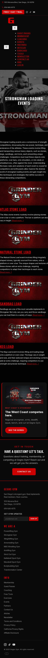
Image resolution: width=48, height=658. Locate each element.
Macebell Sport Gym (12, 562)
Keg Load (7, 346)
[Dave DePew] (6, 653)
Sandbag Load (11, 303)
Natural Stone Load (15, 252)
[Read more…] (18, 220)
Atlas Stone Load (13, 209)
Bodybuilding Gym (11, 566)
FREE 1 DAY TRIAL (13, 12)
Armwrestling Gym (11, 543)
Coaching (8, 590)
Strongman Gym (10, 535)
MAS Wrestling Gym (12, 546)
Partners (7, 606)
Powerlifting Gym (11, 531)
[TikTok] (30, 12)
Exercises (8, 598)
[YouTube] (34, 12)
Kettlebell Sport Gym (12, 558)
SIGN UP (34, 519)
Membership (9, 582)
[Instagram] (27, 12)
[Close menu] (14, 28)
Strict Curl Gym (10, 554)
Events (6, 602)
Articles (7, 613)
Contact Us (24, 471)
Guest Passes (9, 586)
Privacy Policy (9, 625)
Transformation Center (13, 570)
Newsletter (8, 617)
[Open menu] (6, 47)
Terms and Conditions (13, 621)
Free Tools (8, 594)
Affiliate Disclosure (11, 633)
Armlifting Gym (9, 550)
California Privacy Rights (14, 629)
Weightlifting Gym (11, 539)
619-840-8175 (9, 509)
